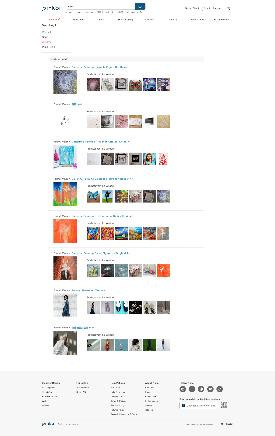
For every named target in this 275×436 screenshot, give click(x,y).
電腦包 (100, 12)
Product (46, 32)
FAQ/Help (115, 387)
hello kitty (110, 12)
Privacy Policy (117, 405)
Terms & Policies (119, 401)
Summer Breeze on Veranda (88, 290)
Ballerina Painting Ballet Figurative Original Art (101, 253)
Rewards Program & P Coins (124, 414)
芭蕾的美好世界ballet (83, 327)
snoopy (69, 12)
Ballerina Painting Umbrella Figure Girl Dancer (100, 67)
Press (148, 392)
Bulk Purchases (118, 392)
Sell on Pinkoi (192, 8)
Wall (44, 401)
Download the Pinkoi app (200, 405)
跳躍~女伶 (77, 104)
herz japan (90, 12)
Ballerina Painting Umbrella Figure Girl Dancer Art (102, 178)
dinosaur (131, 12)
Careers (148, 405)
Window (45, 405)
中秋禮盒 (121, 12)
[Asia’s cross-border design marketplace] (51, 8)
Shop (45, 37)
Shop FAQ (81, 392)
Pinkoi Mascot (151, 401)
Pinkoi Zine (48, 47)
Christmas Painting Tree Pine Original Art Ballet (101, 141)
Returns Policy (117, 410)
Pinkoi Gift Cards (50, 396)
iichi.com (149, 410)
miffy (139, 12)
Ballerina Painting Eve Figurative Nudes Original (102, 216)
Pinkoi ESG (150, 396)
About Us (149, 387)
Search (140, 6)
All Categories (48, 387)
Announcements (118, 396)
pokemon (79, 12)
